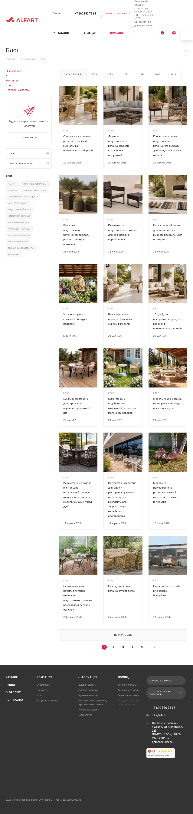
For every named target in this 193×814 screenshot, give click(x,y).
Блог (9, 85)
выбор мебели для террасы (23, 196)
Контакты (12, 80)
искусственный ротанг (20, 209)
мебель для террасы (19, 235)
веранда (12, 190)
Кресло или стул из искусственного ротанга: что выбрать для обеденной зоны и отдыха (167, 146)
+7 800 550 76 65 (85, 13)
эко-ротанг (13, 254)
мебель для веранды (19, 228)
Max (168, 13)
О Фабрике (14, 692)
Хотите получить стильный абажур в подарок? (75, 319)
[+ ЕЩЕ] (145, 33)
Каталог (12, 677)
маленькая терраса (18, 222)
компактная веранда (19, 216)
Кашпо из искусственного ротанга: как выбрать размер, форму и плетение (76, 235)
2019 (141, 74)
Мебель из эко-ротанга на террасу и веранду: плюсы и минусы (167, 403)
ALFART (12, 184)
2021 (126, 74)
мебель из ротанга (18, 241)
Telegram (92, 781)
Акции (10, 684)
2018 (157, 74)
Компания (44, 677)
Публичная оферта (88, 709)
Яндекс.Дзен (111, 781)
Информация (87, 677)
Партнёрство (85, 714)
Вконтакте (158, 13)
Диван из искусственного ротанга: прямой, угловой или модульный (118, 146)
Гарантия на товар (88, 695)
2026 (94, 74)
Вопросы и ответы (17, 89)
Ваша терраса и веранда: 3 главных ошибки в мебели (120, 319)
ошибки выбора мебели (20, 248)
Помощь (124, 677)
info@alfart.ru (160, 715)
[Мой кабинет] (186, 14)
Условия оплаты (87, 684)
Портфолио (14, 699)
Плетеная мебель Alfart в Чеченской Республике (167, 591)
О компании (13, 71)
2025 (110, 74)
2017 (173, 74)
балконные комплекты (34, 184)
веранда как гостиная (34, 190)
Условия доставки (88, 690)
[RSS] (186, 50)
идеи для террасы (18, 203)
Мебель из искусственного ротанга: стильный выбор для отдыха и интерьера (165, 492)
